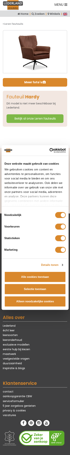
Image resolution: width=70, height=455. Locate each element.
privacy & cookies (14, 410)
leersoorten (10, 335)
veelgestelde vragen (16, 359)
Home (25, 14)
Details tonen (49, 264)
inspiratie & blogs (14, 368)
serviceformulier (13, 401)
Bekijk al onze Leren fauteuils (35, 118)
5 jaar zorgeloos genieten (19, 406)
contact (8, 391)
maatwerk (9, 354)
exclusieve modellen (16, 344)
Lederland (9, 326)
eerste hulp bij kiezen (16, 349)
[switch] (60, 227)
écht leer (9, 330)
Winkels (55, 14)
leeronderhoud (12, 340)
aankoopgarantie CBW (17, 396)
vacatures (9, 415)
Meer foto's (33, 82)
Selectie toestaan (35, 289)
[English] (65, 14)
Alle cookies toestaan (35, 276)
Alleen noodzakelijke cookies (35, 301)
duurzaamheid (12, 363)
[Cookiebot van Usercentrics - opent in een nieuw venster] (50, 150)
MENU (59, 4)
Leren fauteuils (13, 23)
